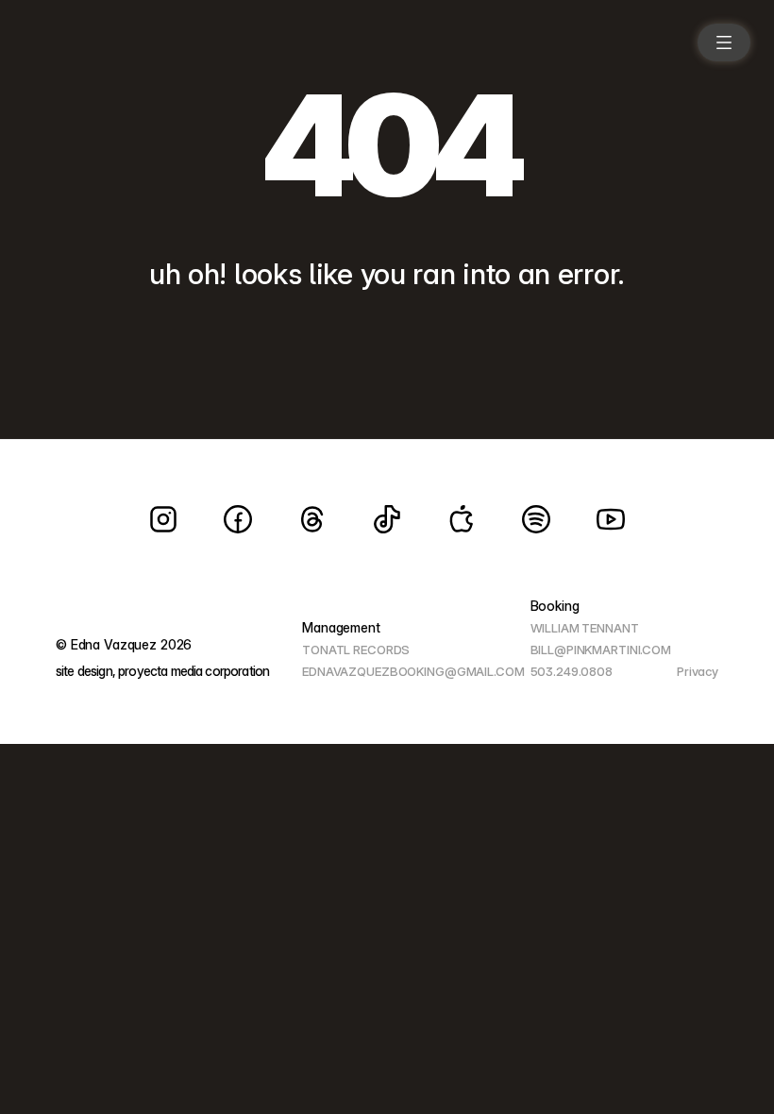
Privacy (697, 671)
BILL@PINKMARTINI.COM (600, 649)
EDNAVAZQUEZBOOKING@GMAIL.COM (413, 671)
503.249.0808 (571, 671)
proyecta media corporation (193, 671)
